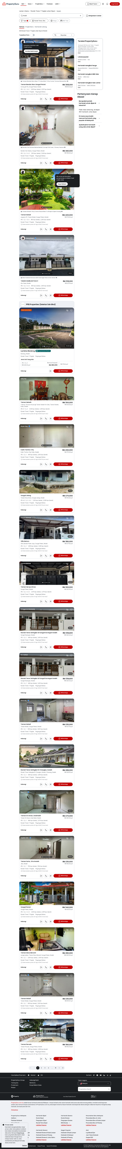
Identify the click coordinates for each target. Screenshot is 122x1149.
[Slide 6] (49, 143)
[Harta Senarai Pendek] (71, 41)
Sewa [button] (29, 4)
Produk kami (14, 1085)
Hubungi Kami (34, 1080)
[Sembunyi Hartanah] (67, 41)
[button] (21, 27)
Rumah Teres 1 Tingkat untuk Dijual (43, 11)
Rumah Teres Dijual (41, 1123)
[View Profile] (28, 41)
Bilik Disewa (64, 1123)
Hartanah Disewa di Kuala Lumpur (46, 1132)
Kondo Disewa (65, 1118)
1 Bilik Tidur (86, 76)
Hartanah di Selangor (67, 1135)
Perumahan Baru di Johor (93, 1118)
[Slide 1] (42, 143)
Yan (89, 59)
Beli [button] (23, 4)
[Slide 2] (43, 143)
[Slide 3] (45, 143)
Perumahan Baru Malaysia (94, 1116)
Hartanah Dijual (41, 1116)
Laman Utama (24, 11)
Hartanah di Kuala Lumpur (68, 1132)
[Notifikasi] (107, 4)
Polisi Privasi (20, 1133)
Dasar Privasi (41, 1146)
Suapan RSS (89, 1137)
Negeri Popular (66, 1130)
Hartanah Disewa (66, 1116)
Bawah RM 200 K (82, 68)
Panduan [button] (50, 4)
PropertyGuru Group (18, 1080)
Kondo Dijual (40, 1118)
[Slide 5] (48, 346)
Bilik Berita (32, 1083)
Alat (87, 1130)
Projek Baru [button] (39, 4)
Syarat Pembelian (52, 1146)
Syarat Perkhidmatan (30, 1146)
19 (55, 1068)
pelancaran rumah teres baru (86, 51)
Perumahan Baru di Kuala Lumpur (95, 1120)
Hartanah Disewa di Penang (44, 1135)
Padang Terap (82, 59)
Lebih (57, 4)
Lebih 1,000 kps (91, 85)
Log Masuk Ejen (90, 1132)
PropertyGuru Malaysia (18, 1116)
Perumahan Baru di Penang (94, 1123)
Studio (80, 76)
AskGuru (13, 1118)
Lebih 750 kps (81, 85)
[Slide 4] (46, 143)
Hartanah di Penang (67, 1137)
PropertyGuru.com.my (17, 1102)
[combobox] (51, 16)
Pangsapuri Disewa (66, 1120)
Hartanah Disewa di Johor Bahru (45, 1137)
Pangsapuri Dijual (41, 1120)
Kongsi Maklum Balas (36, 1085)
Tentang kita (14, 1083)
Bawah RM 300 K (93, 68)
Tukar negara (82, 1080)
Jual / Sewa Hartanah (92, 1135)
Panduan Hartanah (16, 1120)
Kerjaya (13, 1087)
